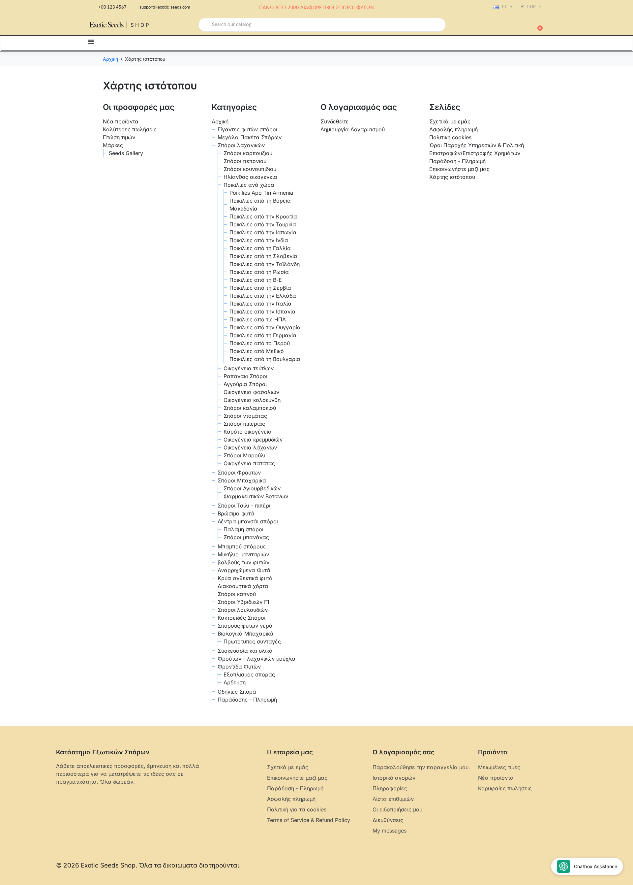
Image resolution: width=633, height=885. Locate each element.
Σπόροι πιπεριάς (244, 423)
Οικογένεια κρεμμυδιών (253, 439)
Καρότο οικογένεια (248, 431)
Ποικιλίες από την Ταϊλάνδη (264, 264)
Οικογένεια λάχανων (250, 447)
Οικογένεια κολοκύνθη (252, 400)
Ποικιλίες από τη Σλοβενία (263, 256)
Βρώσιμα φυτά (236, 513)
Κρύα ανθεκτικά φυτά (245, 578)
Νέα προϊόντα (120, 121)
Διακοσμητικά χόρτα (243, 586)
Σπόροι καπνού (237, 594)
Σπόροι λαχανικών (241, 145)
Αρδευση (235, 682)
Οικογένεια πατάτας (249, 463)
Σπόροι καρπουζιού (248, 153)
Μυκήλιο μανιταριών (243, 554)
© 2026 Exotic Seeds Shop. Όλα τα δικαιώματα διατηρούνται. (148, 865)
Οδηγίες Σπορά (237, 691)
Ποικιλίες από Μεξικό (256, 351)
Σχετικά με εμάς (449, 121)
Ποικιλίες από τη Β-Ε (255, 280)
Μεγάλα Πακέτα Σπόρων (250, 137)
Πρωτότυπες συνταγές (252, 641)
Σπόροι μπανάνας (246, 537)
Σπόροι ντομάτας (245, 415)
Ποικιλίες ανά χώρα (249, 184)
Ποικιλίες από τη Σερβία (260, 287)
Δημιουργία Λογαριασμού (352, 129)
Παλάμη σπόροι (243, 529)
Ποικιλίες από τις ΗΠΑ (257, 319)
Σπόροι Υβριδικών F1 (243, 602)
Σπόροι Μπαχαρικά (242, 480)
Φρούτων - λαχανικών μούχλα (256, 658)
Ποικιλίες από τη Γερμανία (262, 335)
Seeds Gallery (126, 153)
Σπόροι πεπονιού (245, 161)
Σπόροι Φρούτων (239, 472)
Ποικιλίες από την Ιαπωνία (262, 232)
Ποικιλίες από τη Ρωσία (259, 272)
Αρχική (220, 121)
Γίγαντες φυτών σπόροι (247, 129)
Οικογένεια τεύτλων (249, 368)
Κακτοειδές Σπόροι (241, 617)
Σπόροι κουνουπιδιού (250, 169)
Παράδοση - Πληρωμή (457, 161)
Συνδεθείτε (334, 121)
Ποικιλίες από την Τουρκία (262, 224)
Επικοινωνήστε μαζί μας (459, 169)
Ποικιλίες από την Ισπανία (262, 311)
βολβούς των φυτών (243, 562)
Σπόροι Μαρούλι (244, 455)
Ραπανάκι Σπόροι (245, 376)
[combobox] (322, 24)
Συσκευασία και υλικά (245, 650)
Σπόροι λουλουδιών (243, 609)
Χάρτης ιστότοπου (452, 177)
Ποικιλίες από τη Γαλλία (260, 248)
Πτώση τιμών (119, 137)
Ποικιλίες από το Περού (259, 343)
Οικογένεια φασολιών (251, 392)
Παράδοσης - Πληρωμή (247, 699)
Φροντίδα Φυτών (239, 666)
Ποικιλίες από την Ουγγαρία (265, 327)
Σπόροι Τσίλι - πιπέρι (244, 505)
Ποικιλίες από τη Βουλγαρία (264, 359)
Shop (141, 25)
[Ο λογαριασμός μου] (514, 25)
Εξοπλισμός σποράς (249, 674)
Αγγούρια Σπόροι (245, 384)
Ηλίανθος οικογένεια (250, 177)
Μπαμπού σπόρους (242, 546)
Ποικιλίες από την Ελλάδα (262, 295)
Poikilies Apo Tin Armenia (261, 192)
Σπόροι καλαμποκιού (250, 408)
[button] (537, 24)
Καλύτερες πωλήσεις (130, 129)
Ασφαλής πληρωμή (453, 129)
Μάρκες (113, 145)
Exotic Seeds (106, 24)
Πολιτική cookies (450, 137)
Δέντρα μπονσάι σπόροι (248, 521)
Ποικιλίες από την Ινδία (258, 240)
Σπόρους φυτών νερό (245, 625)
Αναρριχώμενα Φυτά (244, 570)
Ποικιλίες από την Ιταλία (260, 303)
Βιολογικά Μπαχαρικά (245, 633)
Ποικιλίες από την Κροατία (263, 216)
